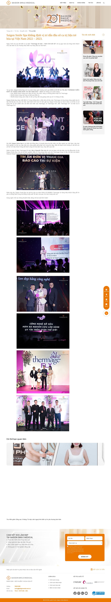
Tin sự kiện (32, 31)
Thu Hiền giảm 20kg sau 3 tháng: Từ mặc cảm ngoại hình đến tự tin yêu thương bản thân (34, 519)
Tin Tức (90, 2)
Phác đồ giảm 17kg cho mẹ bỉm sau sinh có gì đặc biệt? (92, 57)
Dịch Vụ (71, 2)
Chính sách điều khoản (56, 582)
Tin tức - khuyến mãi (20, 31)
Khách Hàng (81, 2)
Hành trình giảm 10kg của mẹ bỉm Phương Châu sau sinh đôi (92, 80)
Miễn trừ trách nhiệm (55, 587)
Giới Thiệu (63, 2)
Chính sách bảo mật (55, 585)
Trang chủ (9, 31)
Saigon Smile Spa (19, 90)
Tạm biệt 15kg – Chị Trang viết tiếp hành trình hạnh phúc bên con (92, 103)
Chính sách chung (54, 580)
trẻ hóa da (12, 102)
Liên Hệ (98, 2)
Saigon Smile (10, 100)
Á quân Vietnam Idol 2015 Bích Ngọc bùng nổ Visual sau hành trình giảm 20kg (92, 128)
